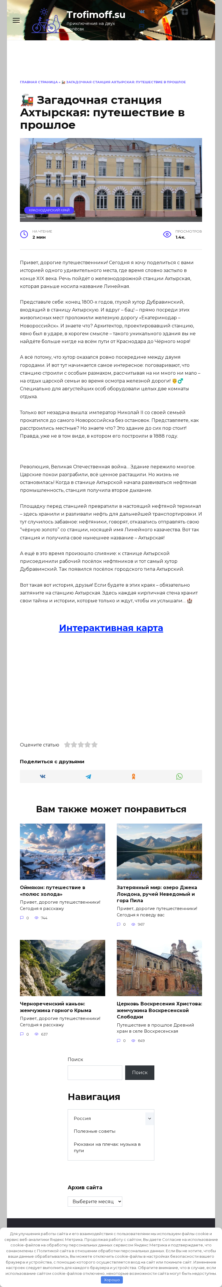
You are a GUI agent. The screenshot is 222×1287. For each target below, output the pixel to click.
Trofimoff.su (95, 14)
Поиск (75, 1059)
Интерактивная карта (111, 627)
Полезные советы (94, 1131)
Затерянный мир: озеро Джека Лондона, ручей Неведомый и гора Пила (157, 894)
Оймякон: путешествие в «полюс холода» (52, 891)
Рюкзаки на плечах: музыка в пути (107, 1147)
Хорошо (112, 1279)
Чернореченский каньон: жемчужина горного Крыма (55, 1007)
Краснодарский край (49, 210)
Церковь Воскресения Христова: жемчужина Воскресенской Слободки (159, 1010)
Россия (82, 1118)
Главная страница (39, 82)
